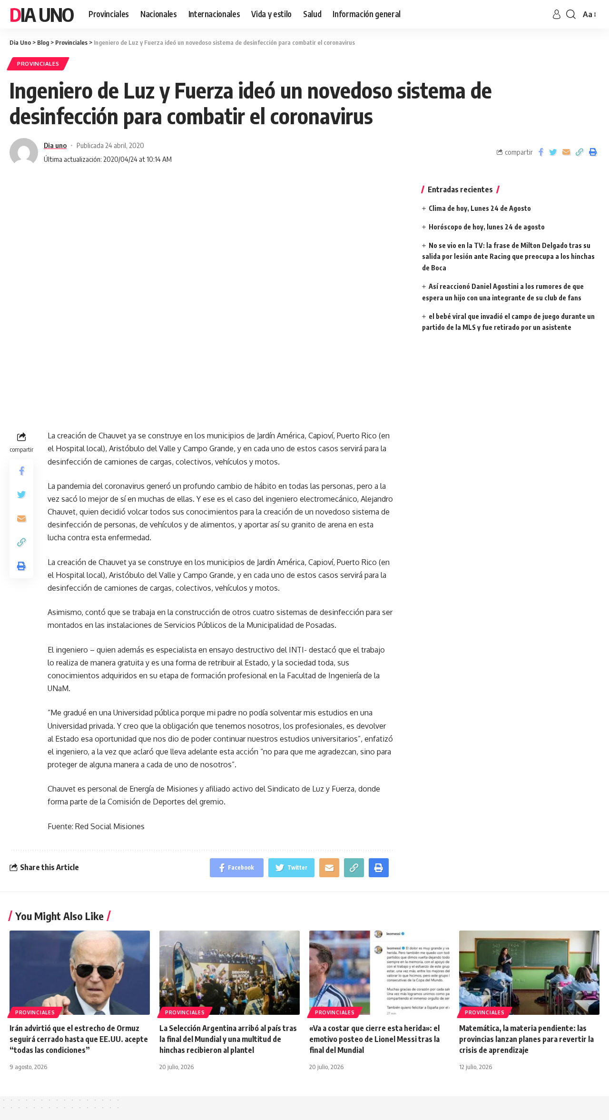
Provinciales (38, 63)
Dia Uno (41, 14)
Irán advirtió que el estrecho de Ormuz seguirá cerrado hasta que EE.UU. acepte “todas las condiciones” (79, 1039)
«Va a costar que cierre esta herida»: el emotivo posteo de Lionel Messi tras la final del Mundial (374, 1039)
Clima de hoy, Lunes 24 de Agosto (480, 208)
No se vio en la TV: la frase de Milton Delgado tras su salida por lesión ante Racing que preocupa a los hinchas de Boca (508, 256)
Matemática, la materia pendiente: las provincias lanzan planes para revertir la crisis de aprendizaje (526, 1039)
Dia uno (55, 145)
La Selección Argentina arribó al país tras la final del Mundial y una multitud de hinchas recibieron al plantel (228, 1039)
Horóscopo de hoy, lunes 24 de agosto (487, 227)
